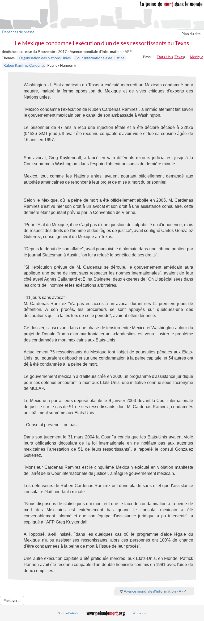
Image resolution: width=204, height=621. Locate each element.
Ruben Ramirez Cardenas (24, 65)
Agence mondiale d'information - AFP (155, 591)
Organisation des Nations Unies (45, 58)
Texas (179, 57)
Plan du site (191, 33)
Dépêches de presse (18, 31)
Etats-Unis (165, 57)
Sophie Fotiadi (68, 613)
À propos (139, 613)
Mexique (196, 57)
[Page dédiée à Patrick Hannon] (75, 65)
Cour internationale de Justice (99, 58)
